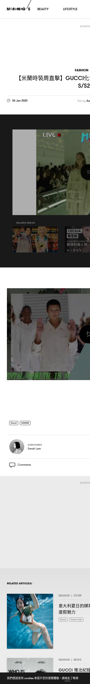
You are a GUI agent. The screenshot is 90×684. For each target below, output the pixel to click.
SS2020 (27, 423)
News (77, 661)
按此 (67, 678)
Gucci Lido (78, 621)
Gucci (14, 423)
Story (78, 597)
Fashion (81, 70)
